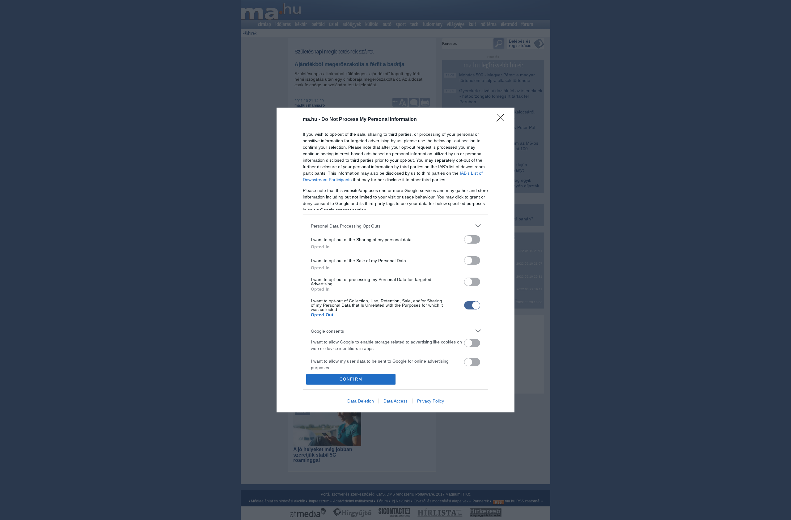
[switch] (472, 239)
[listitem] (395, 226)
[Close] (502, 120)
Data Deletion (360, 401)
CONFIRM (351, 379)
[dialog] (395, 260)
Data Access (395, 401)
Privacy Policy (430, 401)
